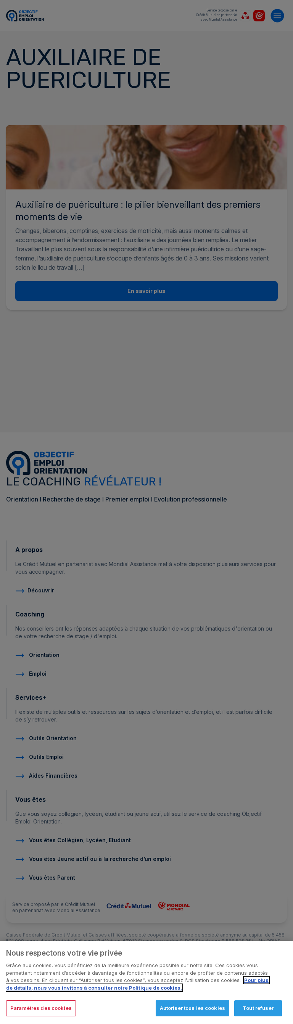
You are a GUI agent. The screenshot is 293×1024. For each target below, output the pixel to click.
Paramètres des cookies (41, 1008)
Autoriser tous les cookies (192, 1008)
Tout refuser (258, 1008)
